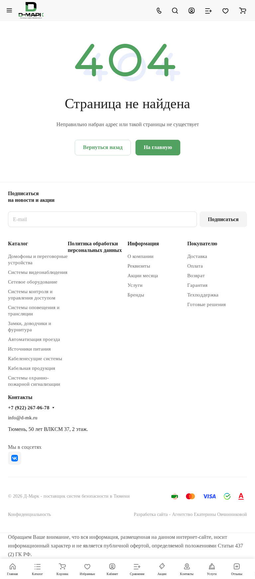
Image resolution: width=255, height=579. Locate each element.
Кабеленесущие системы (35, 358)
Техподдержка (202, 294)
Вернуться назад (103, 147)
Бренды (136, 294)
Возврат (196, 275)
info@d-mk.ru (23, 417)
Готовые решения (206, 304)
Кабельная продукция (31, 368)
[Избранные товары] (225, 10)
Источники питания (29, 349)
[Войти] (192, 10)
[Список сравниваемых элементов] (208, 10)
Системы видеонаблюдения (37, 272)
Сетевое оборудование (32, 282)
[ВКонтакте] (14, 458)
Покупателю (202, 243)
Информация (143, 243)
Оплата (195, 266)
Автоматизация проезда (34, 339)
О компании (140, 256)
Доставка (197, 256)
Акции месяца (143, 275)
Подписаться (223, 219)
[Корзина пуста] (242, 10)
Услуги (135, 285)
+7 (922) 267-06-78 (28, 407)
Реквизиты (139, 266)
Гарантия (197, 285)
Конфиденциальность (29, 514)
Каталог (18, 243)
